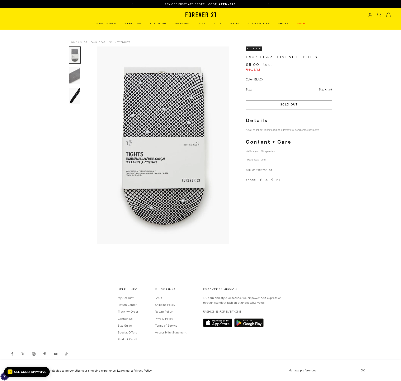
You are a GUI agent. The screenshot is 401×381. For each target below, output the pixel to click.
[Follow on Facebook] (12, 354)
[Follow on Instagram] (34, 354)
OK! (363, 370)
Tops (201, 23)
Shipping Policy (165, 305)
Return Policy (164, 312)
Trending (133, 23)
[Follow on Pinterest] (45, 354)
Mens (234, 23)
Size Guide (125, 326)
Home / (74, 42)
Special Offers (127, 333)
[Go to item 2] (75, 75)
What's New (106, 23)
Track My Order (128, 312)
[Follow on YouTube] (55, 354)
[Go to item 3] (75, 95)
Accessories (258, 23)
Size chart (325, 89)
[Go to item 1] (75, 55)
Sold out (289, 105)
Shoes (283, 23)
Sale (301, 23)
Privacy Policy (143, 371)
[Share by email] (278, 180)
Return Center (127, 305)
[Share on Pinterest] (272, 180)
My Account (125, 298)
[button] (27, 372)
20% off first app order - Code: (200, 4)
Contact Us (125, 319)
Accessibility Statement (170, 333)
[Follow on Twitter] (23, 354)
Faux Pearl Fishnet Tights (110, 42)
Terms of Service (166, 326)
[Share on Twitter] (266, 180)
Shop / (85, 42)
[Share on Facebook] (260, 180)
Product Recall (127, 339)
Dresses (182, 23)
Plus (218, 23)
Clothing (158, 23)
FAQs (158, 298)
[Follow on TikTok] (66, 354)
